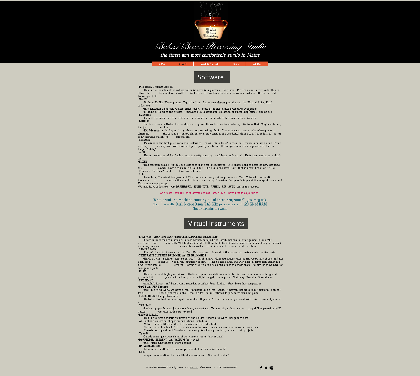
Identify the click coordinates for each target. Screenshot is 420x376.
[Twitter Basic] (266, 368)
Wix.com (194, 367)
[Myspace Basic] (271, 368)
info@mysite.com (207, 367)
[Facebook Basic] (261, 368)
